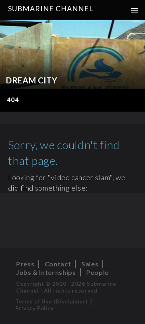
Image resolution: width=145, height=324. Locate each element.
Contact (58, 264)
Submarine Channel (50, 8)
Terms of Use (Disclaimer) (51, 301)
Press (25, 264)
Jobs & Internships (46, 272)
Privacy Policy (34, 308)
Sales (89, 264)
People (97, 272)
